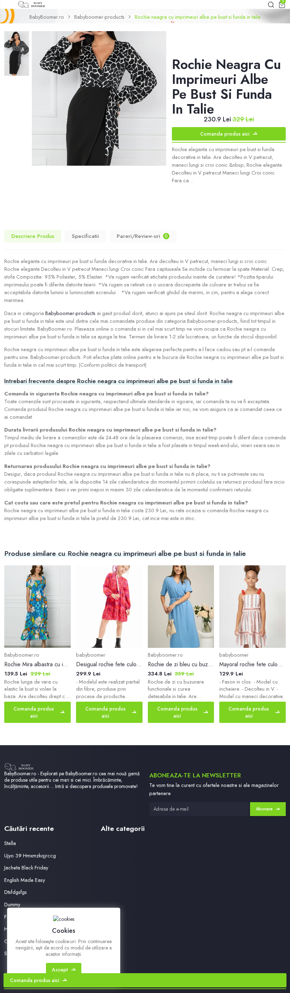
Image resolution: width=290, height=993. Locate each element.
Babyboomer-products (99, 17)
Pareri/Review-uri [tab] (142, 236)
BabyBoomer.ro (46, 17)
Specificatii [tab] (85, 236)
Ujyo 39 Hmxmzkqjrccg (30, 855)
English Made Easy (24, 880)
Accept (60, 969)
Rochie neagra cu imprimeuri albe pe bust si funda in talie (198, 17)
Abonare (264, 809)
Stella (10, 843)
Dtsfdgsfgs (15, 892)
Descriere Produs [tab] (32, 236)
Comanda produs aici (224, 133)
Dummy (12, 904)
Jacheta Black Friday (26, 867)
